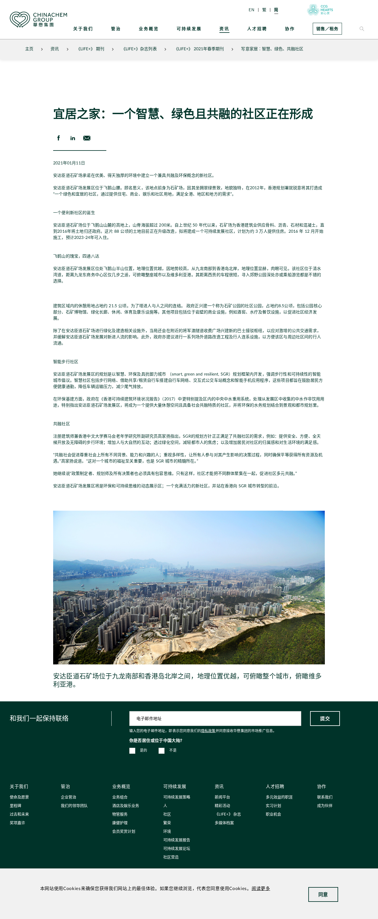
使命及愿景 (19, 797)
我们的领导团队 (74, 806)
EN (252, 9)
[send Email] (87, 138)
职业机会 (273, 814)
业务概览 (149, 28)
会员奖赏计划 (123, 832)
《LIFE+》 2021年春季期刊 (199, 49)
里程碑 (15, 806)
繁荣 (167, 823)
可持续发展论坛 (176, 849)
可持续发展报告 (176, 840)
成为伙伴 (325, 806)
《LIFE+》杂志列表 (139, 49)
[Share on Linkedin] (72, 138)
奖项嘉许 (17, 823)
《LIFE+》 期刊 (90, 49)
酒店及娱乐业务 (125, 806)
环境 (167, 832)
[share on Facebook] (58, 138)
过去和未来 (19, 814)
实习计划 (273, 806)
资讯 (224, 28)
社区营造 (171, 857)
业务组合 (120, 797)
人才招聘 (257, 28)
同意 (323, 894)
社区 (167, 814)
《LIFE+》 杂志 (228, 814)
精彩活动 (222, 806)
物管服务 (120, 814)
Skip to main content (22, 5)
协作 (290, 28)
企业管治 (68, 797)
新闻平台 (222, 797)
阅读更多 (261, 888)
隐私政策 (208, 731)
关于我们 (83, 28)
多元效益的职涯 (279, 797)
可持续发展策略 (176, 797)
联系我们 (325, 797)
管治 (116, 28)
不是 (173, 750)
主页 (29, 49)
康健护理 (120, 823)
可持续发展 (189, 28)
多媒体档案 (224, 823)
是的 (143, 750)
